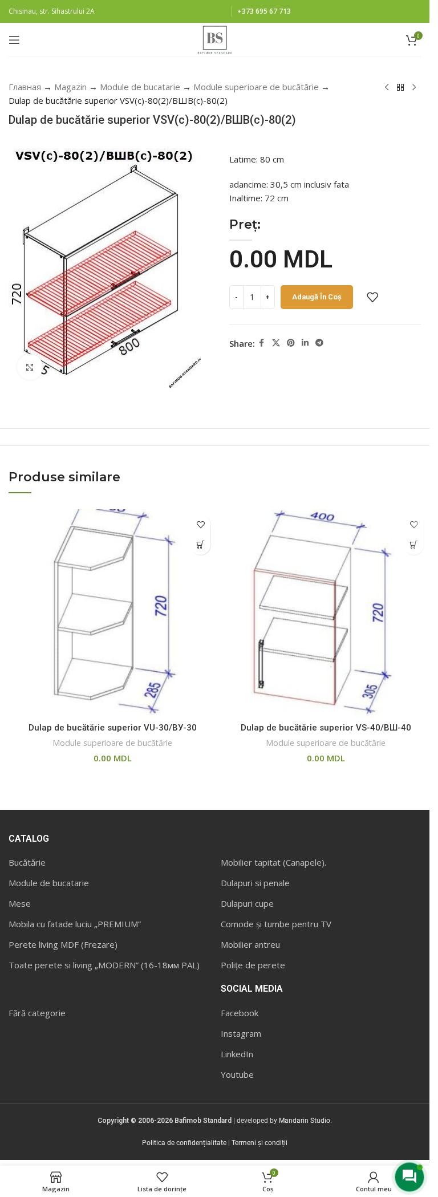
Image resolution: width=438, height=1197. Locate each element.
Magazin (70, 86)
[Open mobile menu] (14, 40)
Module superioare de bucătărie (256, 86)
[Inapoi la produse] (400, 88)
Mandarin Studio (304, 1121)
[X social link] (276, 343)
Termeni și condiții (259, 1143)
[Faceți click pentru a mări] (30, 367)
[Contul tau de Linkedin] (305, 343)
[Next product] (414, 88)
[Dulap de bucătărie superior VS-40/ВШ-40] (325, 613)
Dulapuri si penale (255, 882)
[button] (200, 545)
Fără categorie (37, 1013)
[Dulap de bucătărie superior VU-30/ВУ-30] (112, 613)
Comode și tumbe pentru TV (276, 924)
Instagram (241, 1033)
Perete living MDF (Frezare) (63, 944)
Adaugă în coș (317, 297)
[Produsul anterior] (387, 88)
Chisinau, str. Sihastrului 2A (52, 11)
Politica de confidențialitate (184, 1143)
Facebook (239, 1013)
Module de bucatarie (140, 86)
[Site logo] (214, 38)
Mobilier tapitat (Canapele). (273, 862)
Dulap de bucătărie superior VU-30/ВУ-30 (113, 728)
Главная (25, 86)
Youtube (237, 1074)
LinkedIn (237, 1054)
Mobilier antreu (250, 944)
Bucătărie (27, 862)
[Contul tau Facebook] (262, 343)
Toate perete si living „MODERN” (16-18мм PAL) (104, 965)
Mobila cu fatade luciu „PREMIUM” (75, 924)
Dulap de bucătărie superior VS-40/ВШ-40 (326, 728)
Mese (20, 903)
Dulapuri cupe (247, 903)
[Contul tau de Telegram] (319, 343)
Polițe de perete (253, 965)
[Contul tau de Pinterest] (290, 343)
